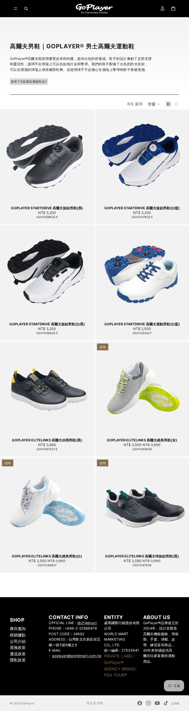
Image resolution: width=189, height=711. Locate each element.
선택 (90, 195)
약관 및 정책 (94, 703)
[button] (154, 104)
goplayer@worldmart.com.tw (76, 656)
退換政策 (18, 647)
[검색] (26, 8)
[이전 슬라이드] (7, 156)
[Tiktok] (166, 703)
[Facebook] (140, 703)
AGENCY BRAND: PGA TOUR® (120, 671)
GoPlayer (27, 703)
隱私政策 (18, 660)
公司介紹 (18, 641)
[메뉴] (15, 8)
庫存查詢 (18, 628)
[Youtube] (157, 703)
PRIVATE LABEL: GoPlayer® (119, 659)
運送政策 (18, 653)
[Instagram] (148, 703)
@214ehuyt (87, 623)
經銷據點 (18, 634)
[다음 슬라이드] (86, 156)
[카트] (173, 8)
